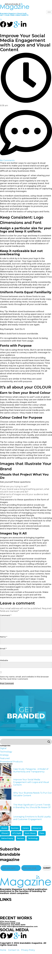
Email (3, 648)
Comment (5, 615)
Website (4, 660)
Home (3, 950)
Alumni (4, 828)
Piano (42, 833)
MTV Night (16, 833)
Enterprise (37, 828)
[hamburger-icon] (49, 12)
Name (3, 637)
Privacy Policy (28, 950)
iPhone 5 (4, 833)
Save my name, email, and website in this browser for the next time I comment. (24, 678)
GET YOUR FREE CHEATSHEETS (14, 15)
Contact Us (13, 950)
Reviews (20, 838)
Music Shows (30, 833)
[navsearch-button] (1, 20)
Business (15, 828)
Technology (33, 838)
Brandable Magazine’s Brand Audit (13, 13)
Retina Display (7, 838)
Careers (25, 828)
